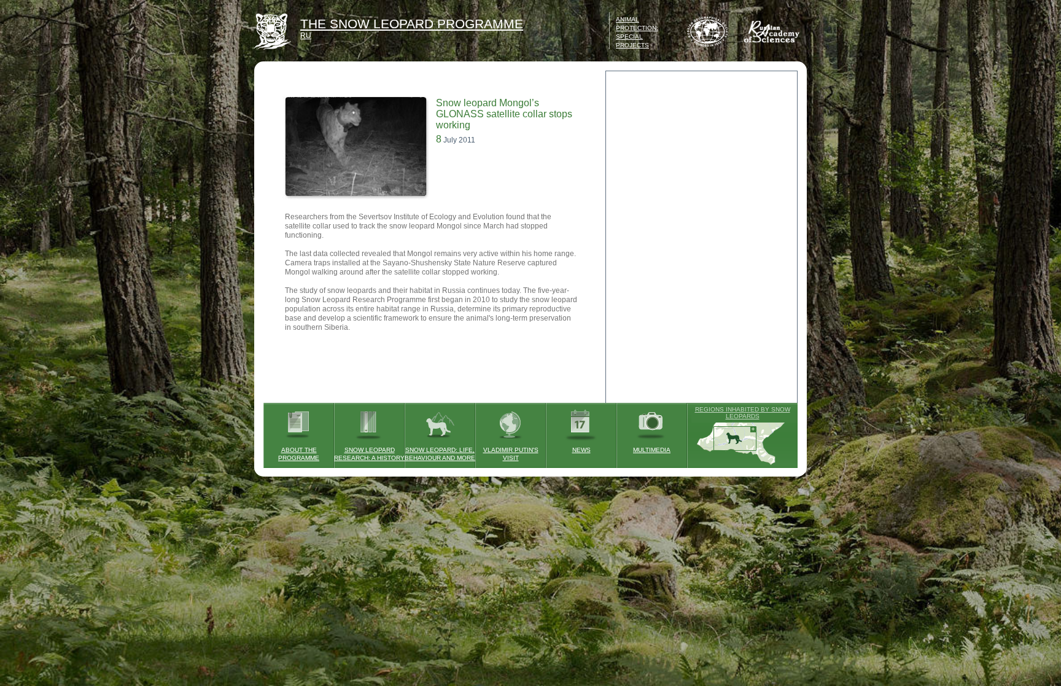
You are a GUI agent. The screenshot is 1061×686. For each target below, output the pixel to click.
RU (305, 35)
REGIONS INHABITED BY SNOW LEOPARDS (742, 412)
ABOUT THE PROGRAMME (298, 453)
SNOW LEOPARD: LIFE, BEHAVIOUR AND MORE (440, 453)
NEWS (581, 449)
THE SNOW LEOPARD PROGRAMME (411, 24)
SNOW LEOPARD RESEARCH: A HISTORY (369, 453)
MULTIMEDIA (651, 449)
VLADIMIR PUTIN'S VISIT (510, 453)
